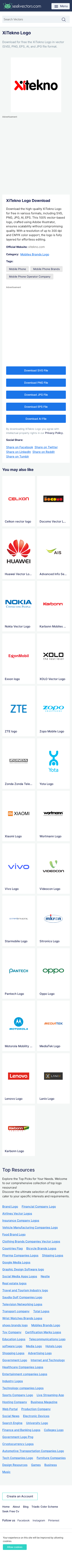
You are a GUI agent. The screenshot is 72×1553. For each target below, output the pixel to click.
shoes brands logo (15, 1325)
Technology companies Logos (23, 1388)
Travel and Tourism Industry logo (25, 1290)
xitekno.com (36, 247)
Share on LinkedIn (18, 452)
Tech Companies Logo (17, 1458)
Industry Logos (12, 1381)
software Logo (12, 1346)
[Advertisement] (36, 155)
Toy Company (12, 1332)
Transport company (16, 1311)
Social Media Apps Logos (19, 1276)
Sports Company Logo (17, 1395)
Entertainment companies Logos (24, 1374)
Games (36, 1465)
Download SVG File (36, 370)
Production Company (36, 1409)
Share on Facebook (19, 447)
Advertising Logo (40, 1353)
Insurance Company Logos (20, 1220)
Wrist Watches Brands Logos (22, 1318)
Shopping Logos (13, 1353)
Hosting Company (14, 1402)
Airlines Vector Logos (17, 1213)
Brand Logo (10, 1206)
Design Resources (14, 1465)
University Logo (37, 1423)
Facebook (23, 1520)
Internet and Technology (48, 1360)
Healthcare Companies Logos (22, 1367)
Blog (25, 1506)
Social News (10, 1416)
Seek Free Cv (10, 1511)
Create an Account (20, 1496)
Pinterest (53, 1520)
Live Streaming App (50, 1395)
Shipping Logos (52, 1255)
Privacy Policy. (54, 432)
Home (6, 1506)
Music (6, 1472)
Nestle (45, 1276)
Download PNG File (36, 382)
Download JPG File (36, 394)
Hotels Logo (54, 1346)
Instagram (39, 1520)
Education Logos (13, 1339)
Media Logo (34, 1346)
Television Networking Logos (22, 1304)
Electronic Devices (36, 1416)
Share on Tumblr (17, 456)
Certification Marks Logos (43, 1332)
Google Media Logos (16, 1262)
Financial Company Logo (39, 1206)
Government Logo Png (17, 1437)
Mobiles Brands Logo (34, 254)
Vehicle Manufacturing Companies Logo (30, 1227)
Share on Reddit (43, 452)
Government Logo (14, 1360)
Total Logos (41, 1311)
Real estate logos (14, 1283)
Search (66, 20)
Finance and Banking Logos (21, 1430)
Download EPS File (36, 406)
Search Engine (12, 1423)
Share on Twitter (46, 447)
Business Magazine (44, 1402)
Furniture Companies (51, 1458)
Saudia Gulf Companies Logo (22, 1297)
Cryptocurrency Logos (18, 1444)
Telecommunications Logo (47, 1339)
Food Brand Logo (14, 1234)
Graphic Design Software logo (23, 1269)
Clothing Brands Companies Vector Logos (31, 1241)
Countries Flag (12, 1248)
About (16, 1506)
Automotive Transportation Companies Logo (33, 1451)
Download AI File (36, 418)
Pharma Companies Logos (20, 1255)
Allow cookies (14, 1547)
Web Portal (10, 1409)
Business (50, 1465)
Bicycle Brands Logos (41, 1248)
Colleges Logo (54, 1430)
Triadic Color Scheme (44, 1506)
